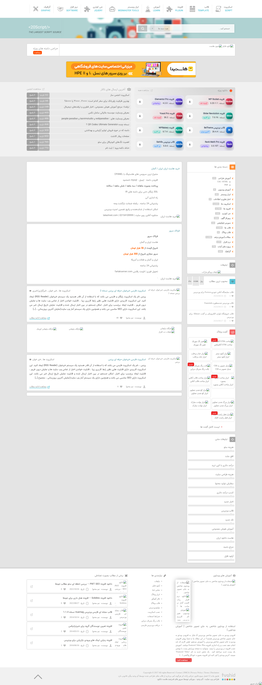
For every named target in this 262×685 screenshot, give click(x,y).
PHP (226, 185)
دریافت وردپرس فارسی (150, 625)
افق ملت (229, 456)
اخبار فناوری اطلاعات (222, 199)
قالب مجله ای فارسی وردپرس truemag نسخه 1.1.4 (87, 612)
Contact (179, 672)
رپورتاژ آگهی (226, 218)
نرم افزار (227, 242)
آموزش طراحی (224, 178)
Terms (206, 672)
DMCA (186, 672)
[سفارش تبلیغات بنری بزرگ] (167, 328)
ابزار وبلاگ (155, 594)
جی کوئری (226, 213)
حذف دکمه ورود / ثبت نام (117, 148)
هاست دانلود (162, 679)
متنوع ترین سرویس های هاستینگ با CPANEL (136, 174)
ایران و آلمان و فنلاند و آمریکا (144, 260)
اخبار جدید (228, 502)
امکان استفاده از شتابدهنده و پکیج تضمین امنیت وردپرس (131, 209)
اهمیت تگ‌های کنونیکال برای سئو (113, 142)
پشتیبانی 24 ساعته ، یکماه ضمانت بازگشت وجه (136, 203)
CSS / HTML (222, 182)
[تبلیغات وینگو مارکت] (211, 272)
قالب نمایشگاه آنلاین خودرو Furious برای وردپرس (213, 292)
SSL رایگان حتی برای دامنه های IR (141, 192)
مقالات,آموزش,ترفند (222, 237)
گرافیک (228, 251)
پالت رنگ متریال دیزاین (150, 621)
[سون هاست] (215, 46)
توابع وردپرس (154, 607)
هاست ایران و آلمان (149, 242)
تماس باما (156, 590)
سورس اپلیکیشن (224, 223)
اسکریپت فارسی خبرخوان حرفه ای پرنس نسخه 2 (123, 291)
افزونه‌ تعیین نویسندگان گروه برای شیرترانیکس (90, 626)
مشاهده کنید (182, 660)
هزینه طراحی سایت (224, 474)
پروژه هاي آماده (224, 246)
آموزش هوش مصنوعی (222, 529)
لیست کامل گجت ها (210, 427)
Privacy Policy (197, 672)
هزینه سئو (228, 447)
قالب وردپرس (227, 511)
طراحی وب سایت (212, 679)
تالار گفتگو (156, 599)
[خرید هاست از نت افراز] (166, 332)
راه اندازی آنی (151, 198)
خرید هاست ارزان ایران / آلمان (165, 169)
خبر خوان (52, 291)
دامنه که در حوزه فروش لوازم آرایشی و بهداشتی (106, 130)
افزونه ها (227, 209)
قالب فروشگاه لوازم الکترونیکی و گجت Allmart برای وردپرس (211, 315)
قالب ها (228, 228)
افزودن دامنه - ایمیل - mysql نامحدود (140, 180)
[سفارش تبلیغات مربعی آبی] (76, 329)
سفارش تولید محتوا (224, 483)
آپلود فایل (228, 556)
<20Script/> (39, 27)
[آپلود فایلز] (227, 46)
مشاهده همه (143, 90)
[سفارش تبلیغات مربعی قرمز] (46, 329)
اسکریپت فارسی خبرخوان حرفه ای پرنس (127, 359)
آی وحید (200, 679)
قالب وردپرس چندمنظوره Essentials (218, 303)
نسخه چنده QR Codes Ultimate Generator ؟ (107, 124)
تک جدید (229, 520)
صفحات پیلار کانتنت (120, 136)
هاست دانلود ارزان (224, 538)
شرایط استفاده (154, 616)
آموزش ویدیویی (224, 190)
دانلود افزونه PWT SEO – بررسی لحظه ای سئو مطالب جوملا (83, 584)
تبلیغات (157, 581)
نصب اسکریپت (154, 612)
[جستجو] (142, 28)
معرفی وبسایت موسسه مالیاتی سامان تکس (108, 113)
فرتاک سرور (174, 231)
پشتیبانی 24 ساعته (149, 266)
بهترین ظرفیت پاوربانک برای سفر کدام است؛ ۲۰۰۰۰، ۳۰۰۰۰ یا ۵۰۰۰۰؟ (96, 101)
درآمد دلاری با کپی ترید (222, 465)
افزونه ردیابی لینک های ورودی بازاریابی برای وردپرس (88, 640)
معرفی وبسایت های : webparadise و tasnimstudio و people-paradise (95, 119)
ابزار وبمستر (226, 194)
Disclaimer (214, 672)
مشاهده (37, 52)
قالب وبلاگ (226, 232)
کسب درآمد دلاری (225, 493)
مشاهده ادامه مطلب (38, 318)
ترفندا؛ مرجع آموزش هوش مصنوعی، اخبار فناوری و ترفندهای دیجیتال (96, 107)
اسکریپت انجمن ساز (119, 95)
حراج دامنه (228, 547)
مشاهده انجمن (34, 89)
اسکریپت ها (64, 291)
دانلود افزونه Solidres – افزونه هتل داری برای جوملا (87, 598)
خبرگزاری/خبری (39, 291)
